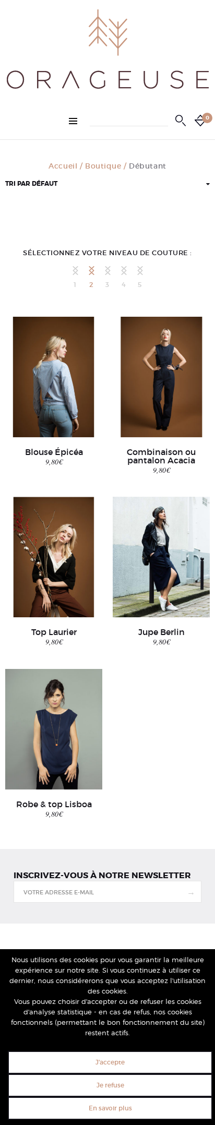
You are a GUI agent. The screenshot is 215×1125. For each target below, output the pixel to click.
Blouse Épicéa (54, 452)
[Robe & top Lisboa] (53, 729)
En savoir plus (110, 1108)
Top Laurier (54, 632)
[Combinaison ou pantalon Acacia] (161, 377)
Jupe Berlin (161, 632)
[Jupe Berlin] (161, 557)
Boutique (103, 166)
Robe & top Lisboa (54, 804)
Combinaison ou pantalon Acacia (161, 456)
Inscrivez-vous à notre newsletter (102, 875)
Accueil (63, 166)
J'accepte (110, 1062)
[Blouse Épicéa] (53, 377)
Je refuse (110, 1085)
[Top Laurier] (53, 557)
